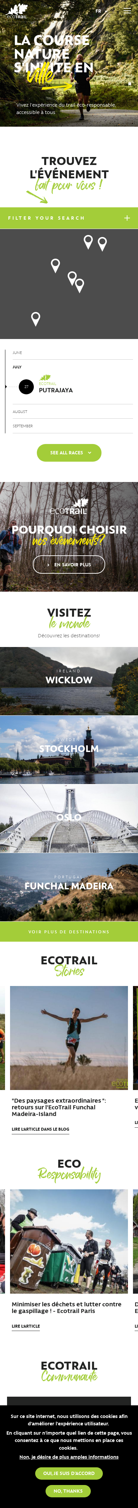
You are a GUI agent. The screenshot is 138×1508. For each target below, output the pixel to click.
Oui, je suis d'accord (69, 1473)
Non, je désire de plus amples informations (69, 1456)
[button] (88, 242)
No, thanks (68, 1490)
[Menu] (127, 11)
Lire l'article (40, 1129)
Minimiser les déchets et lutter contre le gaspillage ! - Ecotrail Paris (67, 1307)
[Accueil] (16, 11)
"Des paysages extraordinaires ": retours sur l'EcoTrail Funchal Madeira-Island (59, 1107)
